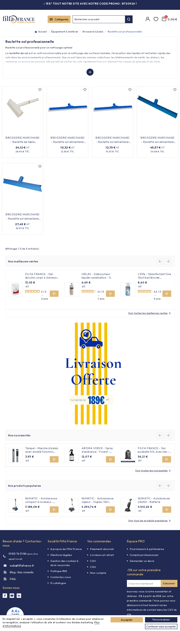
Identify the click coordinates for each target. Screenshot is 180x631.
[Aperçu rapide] (38, 132)
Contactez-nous (60, 577)
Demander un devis (142, 561)
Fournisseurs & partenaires (147, 549)
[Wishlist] (156, 19)
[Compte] (148, 19)
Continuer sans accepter (161, 626)
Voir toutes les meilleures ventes (150, 313)
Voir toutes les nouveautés (153, 470)
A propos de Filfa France (66, 549)
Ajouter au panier (20, 132)
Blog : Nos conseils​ (21, 572)
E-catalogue (58, 583)
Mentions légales (61, 555)
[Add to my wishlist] (40, 90)
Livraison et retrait (102, 555)
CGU (93, 567)
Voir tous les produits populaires (150, 520)
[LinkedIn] (19, 595)
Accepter (127, 620)
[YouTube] (12, 595)
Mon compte (98, 572)
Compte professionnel (144, 555)
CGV (93, 561)
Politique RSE (58, 571)
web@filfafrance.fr (22, 565)
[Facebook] (5, 595)
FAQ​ (13, 579)
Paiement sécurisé (102, 549)
